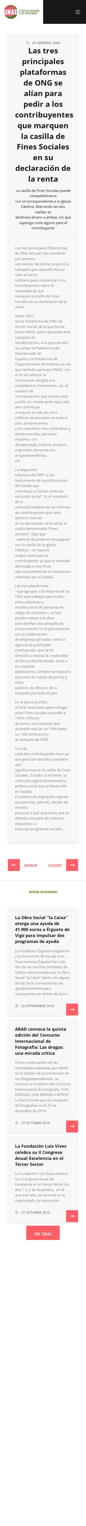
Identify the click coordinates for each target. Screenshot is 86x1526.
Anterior (30, 865)
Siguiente (55, 865)
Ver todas (43, 1234)
